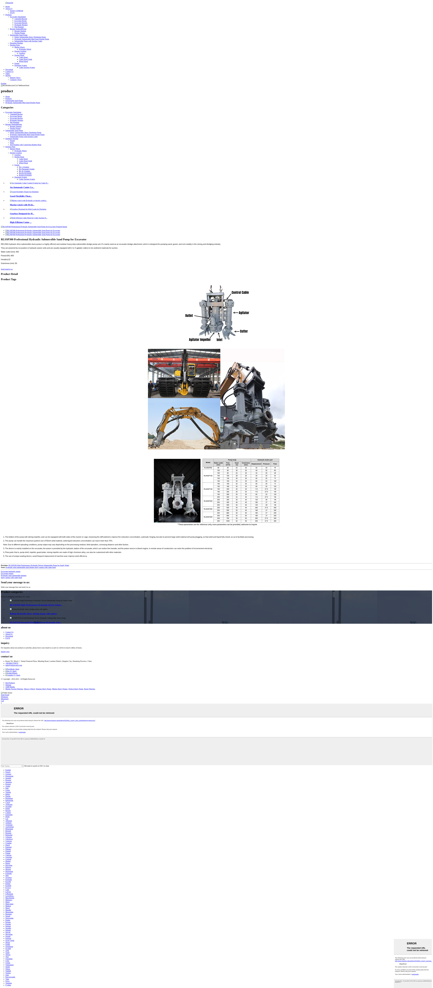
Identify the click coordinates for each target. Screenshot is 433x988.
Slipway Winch (29, 689)
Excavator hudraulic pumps (10, 571)
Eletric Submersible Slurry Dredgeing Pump (30, 37)
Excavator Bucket (20, 23)
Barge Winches (89, 689)
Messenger (5, 699)
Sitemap (8, 685)
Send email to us (7, 269)
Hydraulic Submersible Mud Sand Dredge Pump (31, 39)
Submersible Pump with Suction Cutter (28, 41)
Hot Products (10, 683)
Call (2, 701)
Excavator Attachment (18, 17)
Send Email (5, 695)
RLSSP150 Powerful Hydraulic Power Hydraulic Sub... (35, 622)
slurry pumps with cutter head (11, 578)
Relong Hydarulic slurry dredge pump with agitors (33, 613)
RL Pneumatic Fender (27, 169)
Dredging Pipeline (16, 43)
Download (9, 69)
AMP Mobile (10, 687)
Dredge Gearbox (20, 51)
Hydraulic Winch (25, 49)
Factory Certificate (16, 11)
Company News (16, 80)
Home (7, 7)
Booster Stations (20, 31)
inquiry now (5, 652)
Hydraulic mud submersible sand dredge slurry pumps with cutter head (31, 567)
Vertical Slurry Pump (75, 689)
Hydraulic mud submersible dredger (13, 575)
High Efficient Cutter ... (21, 222)
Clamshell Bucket (20, 19)
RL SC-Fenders (24, 171)
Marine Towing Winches (14, 689)
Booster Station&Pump (18, 29)
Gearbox (22, 53)
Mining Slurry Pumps (59, 689)
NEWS (8, 76)
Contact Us (9, 71)
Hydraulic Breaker (21, 25)
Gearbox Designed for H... (22, 213)
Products (8, 15)
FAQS (12, 13)
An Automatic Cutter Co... (22, 187)
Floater (12, 141)
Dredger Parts (15, 45)
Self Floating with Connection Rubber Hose (25, 145)
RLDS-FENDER (25, 173)
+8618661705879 (11, 663)
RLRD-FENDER (25, 175)
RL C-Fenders (24, 167)
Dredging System (20, 65)
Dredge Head (19, 55)
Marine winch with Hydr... (22, 205)
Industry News (15, 78)
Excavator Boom (20, 21)
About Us (8, 9)
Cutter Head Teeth (25, 59)
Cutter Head (23, 57)
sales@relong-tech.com (13, 665)
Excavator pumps (7, 573)
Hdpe (12, 143)
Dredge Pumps (19, 33)
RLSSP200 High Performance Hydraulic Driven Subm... (36, 605)
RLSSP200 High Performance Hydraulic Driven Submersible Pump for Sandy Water (39, 565)
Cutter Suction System (27, 67)
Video (7, 74)
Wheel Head (23, 61)
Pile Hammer (19, 27)
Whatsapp (4, 697)
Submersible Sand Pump (18, 35)
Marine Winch (19, 47)
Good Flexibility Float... (21, 196)
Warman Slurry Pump (43, 689)
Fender (16, 63)
